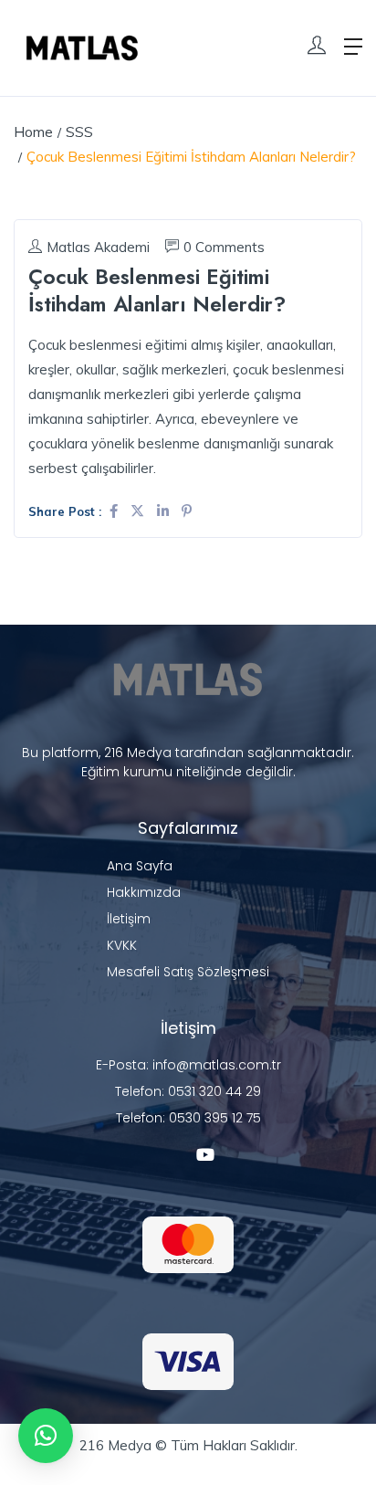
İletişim (129, 919)
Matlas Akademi (98, 247)
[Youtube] (205, 1154)
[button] (45, 1435)
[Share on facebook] (115, 511)
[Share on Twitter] (139, 511)
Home (33, 132)
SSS (79, 132)
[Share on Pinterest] (187, 511)
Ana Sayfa (139, 866)
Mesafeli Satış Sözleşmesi (188, 972)
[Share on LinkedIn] (164, 511)
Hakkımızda (144, 892)
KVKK (122, 945)
